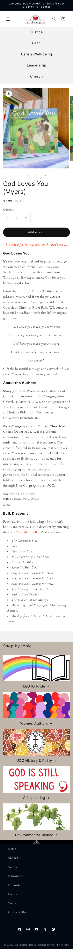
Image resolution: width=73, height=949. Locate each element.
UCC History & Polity (34, 760)
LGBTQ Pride (34, 686)
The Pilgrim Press (23, 944)
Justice (36, 32)
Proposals (14, 885)
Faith (36, 43)
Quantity (8, 209)
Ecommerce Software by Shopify (51, 944)
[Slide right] (45, 175)
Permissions (16, 876)
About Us (14, 858)
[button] (8, 19)
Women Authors (34, 723)
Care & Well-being (36, 54)
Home (12, 849)
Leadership (36, 65)
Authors (13, 867)
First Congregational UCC (35, 485)
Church (36, 76)
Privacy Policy (17, 912)
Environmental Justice (34, 835)
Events (12, 894)
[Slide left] (27, 175)
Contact (13, 903)
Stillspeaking (34, 798)
